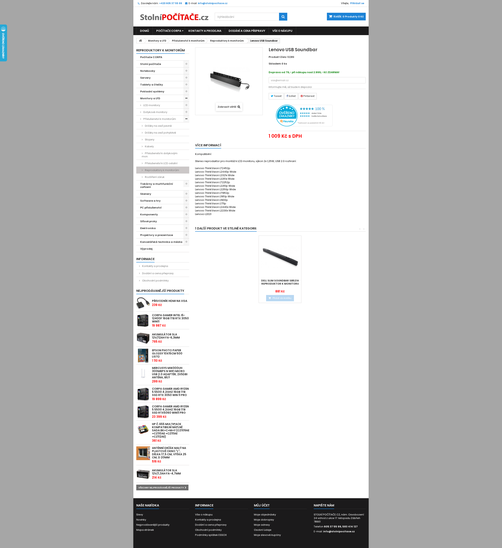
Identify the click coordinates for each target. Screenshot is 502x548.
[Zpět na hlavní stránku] (140, 40)
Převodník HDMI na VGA (169, 301)
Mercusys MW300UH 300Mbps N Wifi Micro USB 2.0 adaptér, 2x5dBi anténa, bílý (169, 372)
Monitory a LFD (157, 40)
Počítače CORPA (168, 31)
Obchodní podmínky (155, 280)
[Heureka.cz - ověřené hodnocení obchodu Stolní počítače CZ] (304, 115)
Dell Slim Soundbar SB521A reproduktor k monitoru (280, 282)
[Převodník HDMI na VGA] (143, 303)
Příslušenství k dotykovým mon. (159, 154)
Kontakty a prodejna (204, 31)
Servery (145, 78)
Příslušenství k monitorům (188, 40)
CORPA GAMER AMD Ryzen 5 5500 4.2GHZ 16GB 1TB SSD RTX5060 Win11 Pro (170, 409)
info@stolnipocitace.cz (339, 531)
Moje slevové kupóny (267, 535)
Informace (145, 259)
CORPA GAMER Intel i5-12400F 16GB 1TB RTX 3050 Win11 (170, 318)
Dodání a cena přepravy (247, 31)
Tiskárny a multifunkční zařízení (156, 185)
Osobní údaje (262, 530)
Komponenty (149, 214)
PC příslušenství (151, 207)
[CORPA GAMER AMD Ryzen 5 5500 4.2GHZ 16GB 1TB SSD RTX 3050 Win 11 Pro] (143, 394)
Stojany (149, 139)
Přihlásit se (357, 3)
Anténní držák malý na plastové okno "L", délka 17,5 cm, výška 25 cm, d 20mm (169, 452)
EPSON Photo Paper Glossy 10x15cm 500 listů (167, 353)
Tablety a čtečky (151, 84)
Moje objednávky (265, 514)
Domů (144, 31)
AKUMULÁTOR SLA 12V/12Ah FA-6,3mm (166, 336)
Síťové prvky (148, 221)
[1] (143, 338)
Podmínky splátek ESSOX (211, 535)
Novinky (141, 520)
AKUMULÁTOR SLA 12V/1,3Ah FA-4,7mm (166, 471)
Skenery (145, 194)
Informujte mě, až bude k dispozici (290, 87)
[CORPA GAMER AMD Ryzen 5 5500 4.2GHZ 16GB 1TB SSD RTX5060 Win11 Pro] (143, 412)
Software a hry (150, 201)
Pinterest (309, 96)
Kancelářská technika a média (161, 242)
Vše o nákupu (282, 31)
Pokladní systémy (152, 91)
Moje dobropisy (264, 520)
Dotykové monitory (155, 112)
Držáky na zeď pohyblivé (160, 133)
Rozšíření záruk (154, 177)
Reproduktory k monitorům (227, 40)
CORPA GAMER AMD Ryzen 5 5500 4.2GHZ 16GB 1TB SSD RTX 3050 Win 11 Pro (170, 392)
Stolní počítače (150, 64)
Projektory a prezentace (156, 235)
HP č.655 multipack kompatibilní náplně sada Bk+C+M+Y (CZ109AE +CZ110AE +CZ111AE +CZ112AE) (170, 430)
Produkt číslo (277, 57)
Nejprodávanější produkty (160, 291)
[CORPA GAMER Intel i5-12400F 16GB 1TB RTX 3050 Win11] (143, 320)
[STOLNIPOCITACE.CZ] (172, 14)
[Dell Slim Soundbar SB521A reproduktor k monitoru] (280, 257)
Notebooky (147, 71)
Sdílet (292, 96)
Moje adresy (262, 525)
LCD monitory (151, 105)
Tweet (277, 96)
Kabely (149, 146)
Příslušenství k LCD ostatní (160, 163)
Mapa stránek (145, 530)
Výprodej (146, 249)
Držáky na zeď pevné (158, 126)
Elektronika (148, 228)
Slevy (139, 514)
